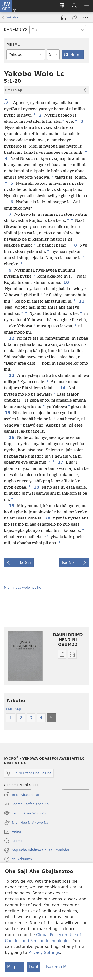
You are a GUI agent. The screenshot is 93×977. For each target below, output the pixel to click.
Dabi (33, 966)
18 (37, 487)
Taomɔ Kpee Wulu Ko (25, 813)
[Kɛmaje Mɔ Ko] (74, 17)
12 (12, 338)
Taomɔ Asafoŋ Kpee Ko (26, 804)
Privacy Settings (44, 952)
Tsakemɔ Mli (57, 966)
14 (63, 388)
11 (82, 301)
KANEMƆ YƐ (15, 29)
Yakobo (12, 17)
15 (8, 413)
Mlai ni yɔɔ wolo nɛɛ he (22, 587)
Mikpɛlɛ (14, 966)
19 (12, 506)
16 (12, 438)
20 (48, 518)
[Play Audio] (63, 17)
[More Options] (85, 17)
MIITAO (13, 44)
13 (12, 376)
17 (61, 462)
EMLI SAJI (13, 709)
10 (66, 283)
